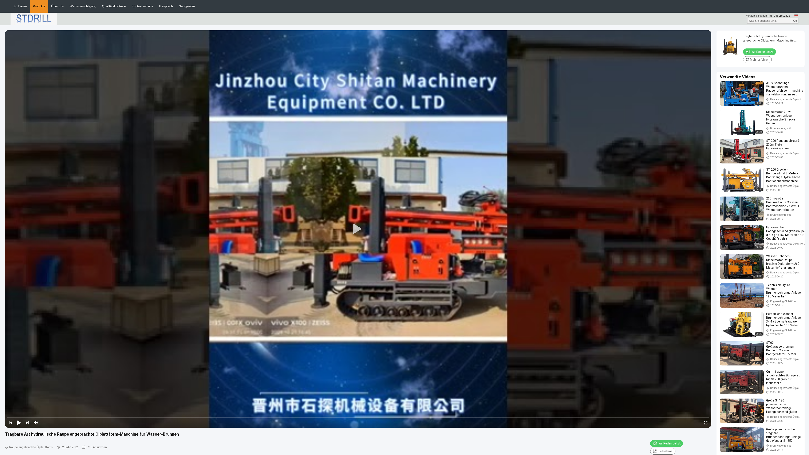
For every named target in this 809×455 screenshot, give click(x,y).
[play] (358, 229)
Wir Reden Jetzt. (670, 443)
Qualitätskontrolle (114, 6)
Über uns (57, 6)
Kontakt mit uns (142, 6)
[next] (27, 422)
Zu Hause (20, 6)
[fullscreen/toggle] (706, 422)
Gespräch (166, 6)
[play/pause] (19, 422)
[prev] (10, 422)
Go (795, 20)
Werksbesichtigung (83, 6)
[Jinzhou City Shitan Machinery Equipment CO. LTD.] (34, 18)
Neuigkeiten (187, 6)
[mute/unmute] (36, 422)
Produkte (39, 6)
